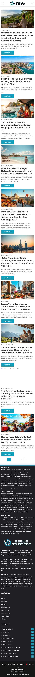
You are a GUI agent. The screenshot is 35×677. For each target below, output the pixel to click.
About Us (4, 601)
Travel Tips (6, 632)
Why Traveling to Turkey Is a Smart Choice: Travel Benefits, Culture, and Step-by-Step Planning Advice (15, 215)
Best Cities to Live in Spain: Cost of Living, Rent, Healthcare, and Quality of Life (16, 81)
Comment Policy (6, 613)
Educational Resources (9, 653)
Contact (3, 604)
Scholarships (6, 635)
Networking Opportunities (10, 656)
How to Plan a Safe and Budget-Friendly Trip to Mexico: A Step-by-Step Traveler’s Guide (16, 440)
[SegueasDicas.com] (17, 3)
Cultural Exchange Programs (11, 647)
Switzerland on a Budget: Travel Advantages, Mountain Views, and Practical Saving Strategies (16, 350)
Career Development (9, 638)
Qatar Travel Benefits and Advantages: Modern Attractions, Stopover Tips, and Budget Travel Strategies (17, 262)
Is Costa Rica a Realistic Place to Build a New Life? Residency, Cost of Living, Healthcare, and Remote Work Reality (17, 36)
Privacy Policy (5, 607)
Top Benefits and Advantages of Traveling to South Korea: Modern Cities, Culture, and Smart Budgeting (17, 395)
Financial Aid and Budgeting (11, 650)
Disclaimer (4, 619)
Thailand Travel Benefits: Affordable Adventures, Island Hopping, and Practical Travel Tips (15, 126)
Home (3, 598)
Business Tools (7, 644)
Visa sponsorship (8, 629)
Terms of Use (5, 616)
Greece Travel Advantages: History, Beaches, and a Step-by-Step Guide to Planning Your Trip (17, 171)
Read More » (8, 52)
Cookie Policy (5, 610)
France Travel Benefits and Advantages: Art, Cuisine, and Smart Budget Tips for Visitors (15, 307)
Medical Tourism (7, 641)
